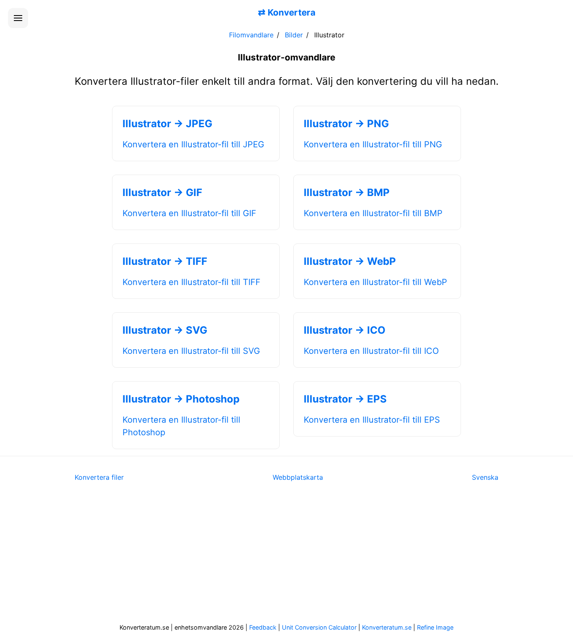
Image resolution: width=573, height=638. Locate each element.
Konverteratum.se (387, 627)
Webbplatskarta (298, 477)
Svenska (485, 477)
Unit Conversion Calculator (319, 627)
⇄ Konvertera (286, 12)
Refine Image (435, 627)
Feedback (262, 627)
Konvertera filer (99, 477)
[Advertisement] (286, 558)
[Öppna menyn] (18, 18)
